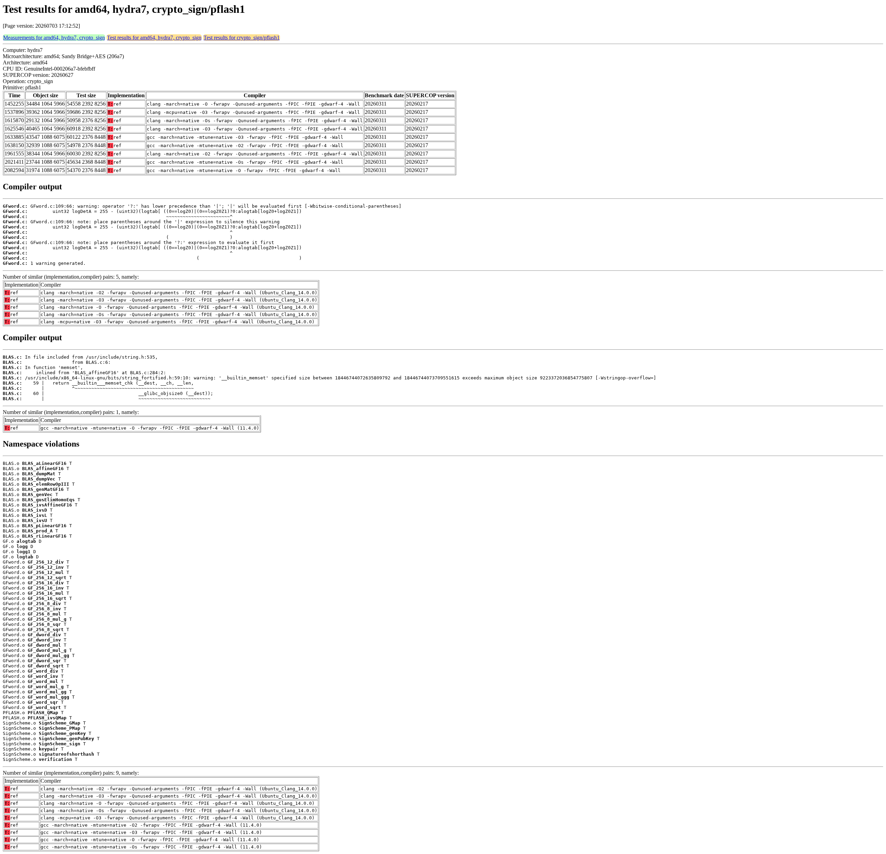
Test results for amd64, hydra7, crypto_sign (154, 38)
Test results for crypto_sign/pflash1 (242, 38)
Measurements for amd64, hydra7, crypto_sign (54, 38)
